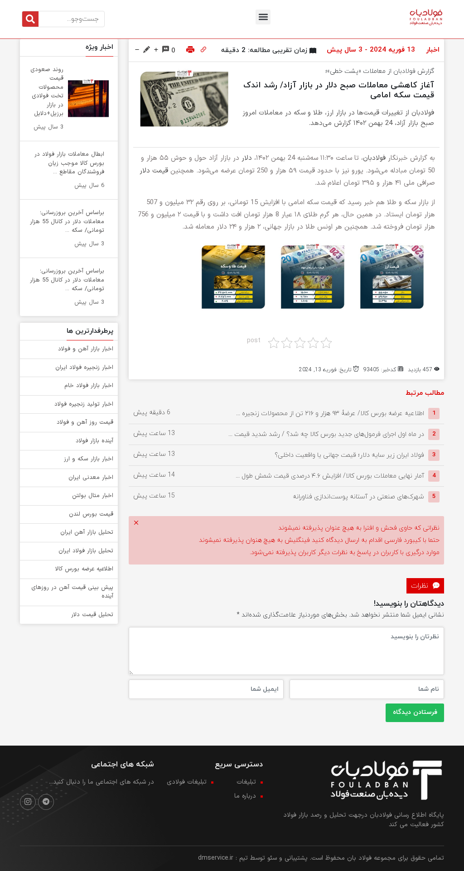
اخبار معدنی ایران (90, 477)
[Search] (30, 19)
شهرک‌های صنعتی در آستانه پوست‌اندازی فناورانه (358, 496)
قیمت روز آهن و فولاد (85, 422)
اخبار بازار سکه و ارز (88, 459)
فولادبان (374, 158)
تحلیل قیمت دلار (92, 614)
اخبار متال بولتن (92, 495)
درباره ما (245, 796)
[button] (263, 17)
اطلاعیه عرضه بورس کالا (84, 569)
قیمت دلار (154, 171)
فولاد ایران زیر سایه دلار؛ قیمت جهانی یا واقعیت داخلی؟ (349, 454)
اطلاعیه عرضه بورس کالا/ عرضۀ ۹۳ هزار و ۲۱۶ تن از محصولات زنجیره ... (330, 413)
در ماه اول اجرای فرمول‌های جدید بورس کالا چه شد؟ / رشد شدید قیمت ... (326, 434)
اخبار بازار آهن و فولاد (85, 349)
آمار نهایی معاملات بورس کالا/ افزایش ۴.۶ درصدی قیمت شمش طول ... (330, 475)
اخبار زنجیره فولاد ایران (84, 367)
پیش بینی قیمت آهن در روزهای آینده (72, 592)
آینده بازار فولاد (94, 440)
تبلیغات (246, 782)
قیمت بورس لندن (91, 514)
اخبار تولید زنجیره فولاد (83, 404)
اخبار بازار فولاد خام (88, 385)
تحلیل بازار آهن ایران (86, 532)
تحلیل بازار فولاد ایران (85, 550)
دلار (247, 158)
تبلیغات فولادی (187, 782)
